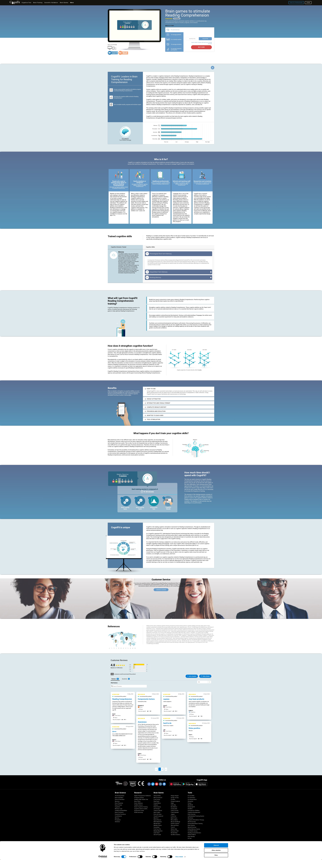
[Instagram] (160, 784)
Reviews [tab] (114, 679)
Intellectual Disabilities (121, 810)
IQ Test (190, 838)
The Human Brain (119, 795)
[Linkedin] (164, 784)
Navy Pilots (137, 801)
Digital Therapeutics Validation (142, 795)
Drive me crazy (158, 814)
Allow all (216, 845)
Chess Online (157, 795)
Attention (117, 821)
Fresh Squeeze (175, 812)
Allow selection (216, 850)
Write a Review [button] (206, 676)
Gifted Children (192, 834)
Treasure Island (158, 810)
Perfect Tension (175, 823)
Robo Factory (157, 806)
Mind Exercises (192, 821)
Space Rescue (157, 819)
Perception (118, 819)
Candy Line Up (175, 797)
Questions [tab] (124, 679)
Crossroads (174, 808)
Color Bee (173, 805)
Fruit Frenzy (157, 799)
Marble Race (157, 823)
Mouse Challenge (175, 821)
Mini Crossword (158, 797)
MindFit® (190, 805)
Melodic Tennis (158, 825)
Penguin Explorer (175, 801)
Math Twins (174, 818)
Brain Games (191, 825)
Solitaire (156, 805)
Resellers (190, 808)
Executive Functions (120, 814)
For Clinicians (191, 797)
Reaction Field (174, 831)
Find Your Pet (157, 829)
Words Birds (174, 832)
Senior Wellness (138, 803)
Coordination (118, 816)
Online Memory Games (194, 829)
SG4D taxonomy (138, 812)
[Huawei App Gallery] (175, 784)
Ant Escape (157, 808)
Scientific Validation (51, 2)
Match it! (156, 818)
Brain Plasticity (119, 803)
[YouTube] (156, 784)
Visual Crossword (158, 816)
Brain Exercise (191, 814)
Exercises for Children (193, 810)
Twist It (173, 827)
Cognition (117, 806)
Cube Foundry (174, 810)
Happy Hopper (175, 795)
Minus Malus (174, 819)
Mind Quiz (190, 818)
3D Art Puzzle (157, 834)
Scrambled (156, 827)
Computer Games (139, 797)
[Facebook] (149, 784)
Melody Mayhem (158, 831)
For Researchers (192, 799)
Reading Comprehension (194, 832)
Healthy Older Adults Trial (141, 799)
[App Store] (201, 784)
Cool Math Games (192, 831)
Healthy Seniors (138, 805)
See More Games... (176, 834)
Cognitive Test (26, 2)
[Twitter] (153, 784)
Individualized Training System (196, 816)
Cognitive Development (194, 812)
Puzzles (173, 799)
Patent (189, 803)
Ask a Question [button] (192, 676)
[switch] (140, 856)
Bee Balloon (174, 806)
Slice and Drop (175, 825)
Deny (216, 855)
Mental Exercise (192, 827)
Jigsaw (173, 814)
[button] (123, 719)
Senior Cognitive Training (141, 806)
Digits (172, 803)
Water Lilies (174, 829)
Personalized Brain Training (195, 823)
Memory (117, 818)
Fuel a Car (173, 816)
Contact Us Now (161, 589)
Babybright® (191, 806)
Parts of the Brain (119, 799)
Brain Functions (119, 812)
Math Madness (158, 821)
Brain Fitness (118, 805)
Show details (179, 856)
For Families (191, 795)
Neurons (117, 801)
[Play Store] (188, 784)
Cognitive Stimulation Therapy (196, 819)
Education (190, 801)
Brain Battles (191, 836)
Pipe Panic (156, 801)
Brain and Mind (119, 797)
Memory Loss (118, 808)
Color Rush (157, 832)
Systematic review (139, 810)
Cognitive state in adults (140, 808)
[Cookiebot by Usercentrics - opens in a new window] (102, 856)
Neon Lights (157, 812)
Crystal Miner (157, 803)
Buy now (201, 47)
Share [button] (115, 717)
